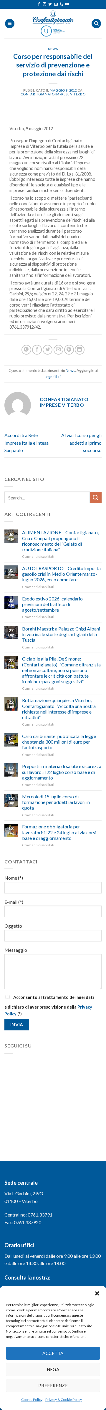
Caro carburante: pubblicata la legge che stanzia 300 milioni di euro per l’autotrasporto (59, 741)
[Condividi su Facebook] (37, 350)
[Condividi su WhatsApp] (26, 350)
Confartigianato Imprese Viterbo (53, 94)
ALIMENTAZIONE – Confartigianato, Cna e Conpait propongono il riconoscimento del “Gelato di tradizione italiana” (60, 540)
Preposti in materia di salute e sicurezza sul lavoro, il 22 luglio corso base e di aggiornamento (61, 771)
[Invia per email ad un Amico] (58, 350)
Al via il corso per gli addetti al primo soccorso (81, 442)
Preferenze (53, 1385)
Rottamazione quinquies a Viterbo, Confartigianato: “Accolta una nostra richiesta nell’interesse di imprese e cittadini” (59, 708)
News (53, 49)
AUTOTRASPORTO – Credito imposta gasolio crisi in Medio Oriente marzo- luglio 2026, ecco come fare (61, 573)
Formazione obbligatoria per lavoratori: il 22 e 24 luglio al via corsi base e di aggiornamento (59, 832)
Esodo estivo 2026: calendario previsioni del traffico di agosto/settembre (52, 604)
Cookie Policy (31, 1399)
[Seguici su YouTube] (67, 4)
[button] (97, 1293)
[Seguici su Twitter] (50, 4)
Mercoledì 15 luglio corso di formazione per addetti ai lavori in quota (56, 802)
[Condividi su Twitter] (47, 350)
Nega (53, 1369)
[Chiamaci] (61, 4)
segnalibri (52, 376)
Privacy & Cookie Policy (63, 1399)
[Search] (96, 24)
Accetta (52, 1353)
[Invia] (96, 497)
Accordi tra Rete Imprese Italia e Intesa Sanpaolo (26, 442)
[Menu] (9, 24)
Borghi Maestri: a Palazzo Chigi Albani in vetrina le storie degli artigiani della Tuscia (61, 634)
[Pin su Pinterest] (69, 350)
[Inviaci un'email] (56, 4)
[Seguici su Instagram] (44, 4)
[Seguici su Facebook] (39, 4)
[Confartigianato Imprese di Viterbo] (53, 23)
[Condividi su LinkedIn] (80, 350)
